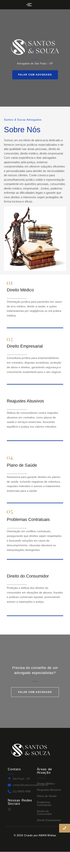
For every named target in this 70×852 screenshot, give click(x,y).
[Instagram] (9, 809)
